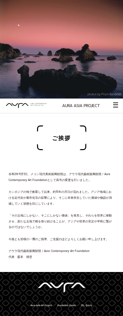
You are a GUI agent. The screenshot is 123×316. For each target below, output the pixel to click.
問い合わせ (86, 305)
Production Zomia (66, 305)
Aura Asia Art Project (41, 305)
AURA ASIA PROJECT (81, 105)
